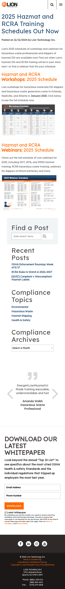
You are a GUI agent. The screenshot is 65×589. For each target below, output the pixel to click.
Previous (9, 393)
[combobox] (32, 348)
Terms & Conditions (31, 559)
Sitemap (50, 565)
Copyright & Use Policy (21, 565)
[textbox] (32, 348)
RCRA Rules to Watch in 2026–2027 (31, 271)
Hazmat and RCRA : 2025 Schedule (29, 76)
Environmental (19, 306)
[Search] (52, 4)
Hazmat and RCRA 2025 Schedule (28, 147)
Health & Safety (20, 320)
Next (55, 393)
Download (14, 506)
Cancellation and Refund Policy (32, 562)
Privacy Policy (22, 524)
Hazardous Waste (22, 311)
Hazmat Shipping (21, 315)
